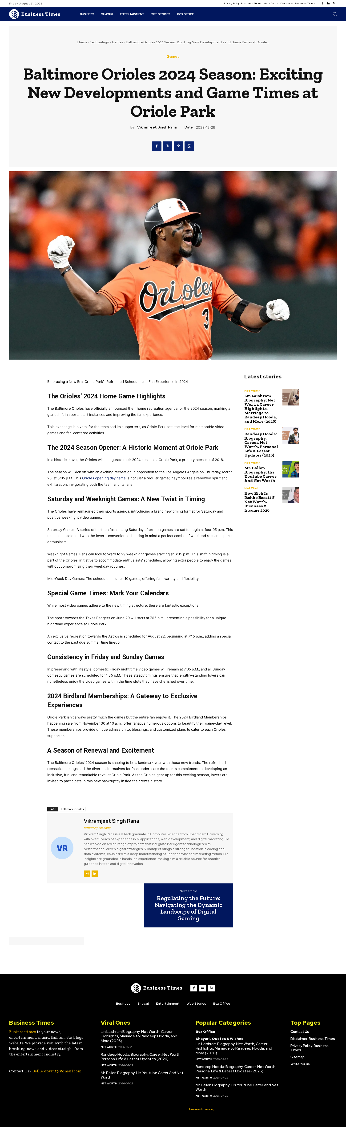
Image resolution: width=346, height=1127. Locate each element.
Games (117, 42)
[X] (167, 146)
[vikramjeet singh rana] (65, 848)
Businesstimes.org (201, 1109)
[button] (335, 14)
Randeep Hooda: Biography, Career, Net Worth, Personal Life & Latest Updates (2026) (261, 444)
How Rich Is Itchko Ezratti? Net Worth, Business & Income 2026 (259, 502)
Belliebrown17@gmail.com (56, 1071)
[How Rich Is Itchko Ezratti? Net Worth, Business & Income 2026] (290, 495)
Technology (99, 42)
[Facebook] (323, 3)
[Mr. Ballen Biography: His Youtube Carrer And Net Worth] (290, 469)
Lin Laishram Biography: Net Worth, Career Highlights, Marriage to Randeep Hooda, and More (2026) (260, 408)
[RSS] (334, 3)
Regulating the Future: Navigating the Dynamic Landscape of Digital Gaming (188, 908)
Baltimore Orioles (72, 809)
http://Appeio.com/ (97, 828)
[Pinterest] (178, 146)
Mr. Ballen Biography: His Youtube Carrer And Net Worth (260, 474)
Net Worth (252, 390)
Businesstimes (22, 1031)
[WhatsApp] (189, 146)
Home (82, 42)
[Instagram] (87, 873)
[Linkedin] (328, 3)
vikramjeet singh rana (157, 127)
